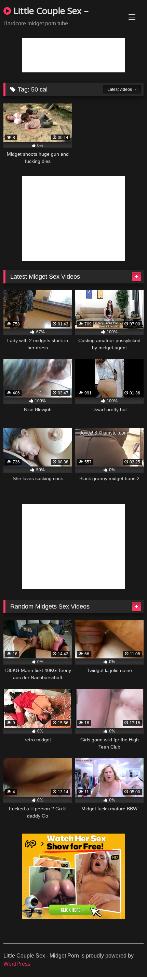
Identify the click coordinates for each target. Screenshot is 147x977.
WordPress (16, 964)
